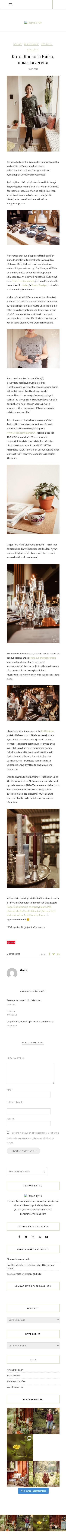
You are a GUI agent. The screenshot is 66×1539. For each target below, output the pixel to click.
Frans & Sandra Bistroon (42, 657)
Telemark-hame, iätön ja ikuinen (24, 1000)
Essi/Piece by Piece (34, 915)
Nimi (10, 1089)
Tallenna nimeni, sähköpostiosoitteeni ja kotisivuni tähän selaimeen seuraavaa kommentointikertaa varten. (33, 1137)
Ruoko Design (39, 285)
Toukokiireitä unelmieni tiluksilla (24, 1273)
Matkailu (47, 44)
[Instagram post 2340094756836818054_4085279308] (46, 1421)
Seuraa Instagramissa (35, 1490)
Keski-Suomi (31, 44)
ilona (23, 970)
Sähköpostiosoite (14, 1104)
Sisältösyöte (13, 1375)
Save (12, 942)
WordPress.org (15, 1387)
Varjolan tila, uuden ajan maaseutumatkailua (30, 1021)
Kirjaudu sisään (15, 1369)
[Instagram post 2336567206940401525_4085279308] (20, 1474)
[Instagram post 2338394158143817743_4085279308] (20, 1447)
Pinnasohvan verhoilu (18, 1259)
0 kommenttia (13, 953)
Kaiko (25, 285)
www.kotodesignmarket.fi (21, 432)
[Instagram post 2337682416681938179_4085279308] (46, 1447)
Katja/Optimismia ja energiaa (22, 906)
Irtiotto (11, 1010)
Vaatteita (33, 49)
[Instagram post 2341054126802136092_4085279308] (20, 1421)
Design (17, 44)
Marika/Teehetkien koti (28, 910)
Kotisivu (10, 1118)
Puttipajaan (47, 730)
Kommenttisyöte (16, 1381)
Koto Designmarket (23, 280)
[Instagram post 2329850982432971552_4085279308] (46, 1474)
